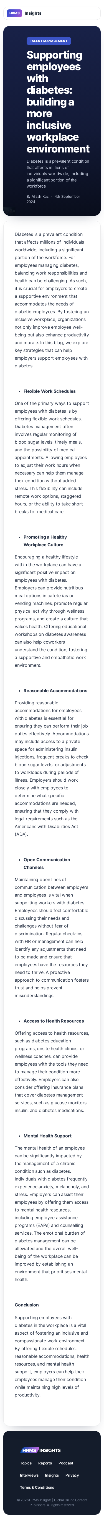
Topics (26, 1463)
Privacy (72, 1475)
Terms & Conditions (37, 1487)
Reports (45, 1463)
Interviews (29, 1475)
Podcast (66, 1463)
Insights (25, 13)
